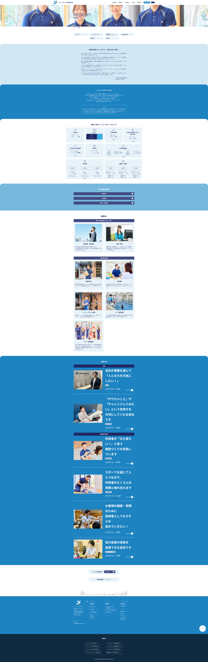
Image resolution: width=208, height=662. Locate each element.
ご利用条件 (75, 621)
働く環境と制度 (125, 34)
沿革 (91, 614)
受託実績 (123, 603)
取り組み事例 (108, 612)
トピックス (123, 615)
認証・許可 (92, 618)
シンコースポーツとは (95, 34)
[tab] (114, 2)
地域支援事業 (108, 607)
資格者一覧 (92, 616)
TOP (87, 601)
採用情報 (139, 2)
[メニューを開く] (153, 2)
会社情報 (92, 603)
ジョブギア (107, 571)
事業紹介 (107, 603)
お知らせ (133, 2)
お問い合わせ (146, 2)
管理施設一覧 (124, 606)
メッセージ (77, 34)
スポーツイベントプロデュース (111, 611)
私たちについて (93, 606)
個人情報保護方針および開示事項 (79, 623)
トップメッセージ (94, 607)
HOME (75, 27)
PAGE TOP (202, 628)
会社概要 (92, 609)
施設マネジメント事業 (110, 606)
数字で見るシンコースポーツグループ (110, 34)
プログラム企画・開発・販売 (111, 609)
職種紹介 (92, 38)
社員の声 (108, 38)
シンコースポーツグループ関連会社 (94, 612)
